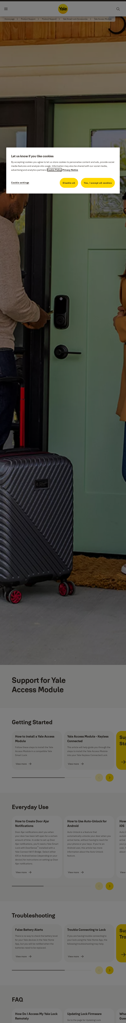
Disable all (69, 182)
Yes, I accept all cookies (98, 182)
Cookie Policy (54, 169)
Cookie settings (20, 182)
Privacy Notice (70, 169)
